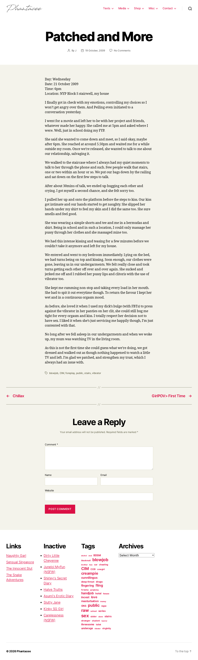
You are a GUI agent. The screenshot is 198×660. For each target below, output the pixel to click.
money (103, 601)
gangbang (94, 590)
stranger (85, 620)
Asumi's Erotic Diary (59, 596)
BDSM (97, 555)
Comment (51, 444)
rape (103, 605)
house (106, 593)
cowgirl (101, 569)
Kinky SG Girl (53, 609)
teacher (104, 621)
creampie (89, 573)
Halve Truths (53, 589)
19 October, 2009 (95, 50)
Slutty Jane (52, 602)
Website (49, 490)
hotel (98, 593)
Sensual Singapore (20, 562)
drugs (99, 581)
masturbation (90, 601)
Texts (106, 8)
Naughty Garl (16, 555)
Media (122, 8)
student (96, 620)
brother (84, 565)
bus (90, 565)
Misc (152, 8)
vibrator (96, 373)
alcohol (84, 556)
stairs (87, 373)
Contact (168, 8)
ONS (83, 605)
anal (90, 556)
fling (99, 585)
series (102, 610)
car (95, 564)
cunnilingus (89, 577)
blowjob (53, 373)
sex (85, 615)
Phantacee (24, 651)
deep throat (87, 581)
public (79, 373)
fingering (87, 585)
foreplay (70, 373)
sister (93, 616)
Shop (137, 8)
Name (48, 475)
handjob (87, 593)
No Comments (122, 50)
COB (92, 569)
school (93, 611)
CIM (62, 373)
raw (85, 610)
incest (85, 597)
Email (104, 475)
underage (87, 628)
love (94, 597)
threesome (87, 624)
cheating (103, 564)
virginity (106, 628)
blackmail (86, 560)
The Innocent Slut (19, 568)
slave (100, 617)
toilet (98, 624)
